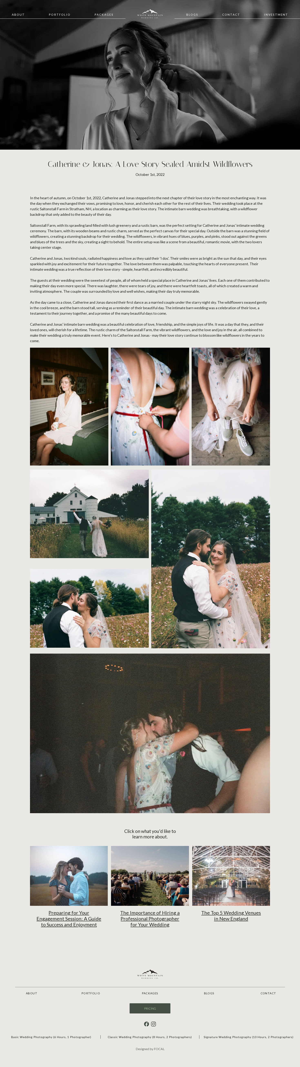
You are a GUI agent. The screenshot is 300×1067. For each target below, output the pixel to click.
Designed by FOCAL (150, 1049)
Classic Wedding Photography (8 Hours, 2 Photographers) (150, 1037)
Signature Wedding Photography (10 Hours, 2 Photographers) (248, 1037)
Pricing (150, 1008)
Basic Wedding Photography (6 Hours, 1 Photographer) (51, 1037)
